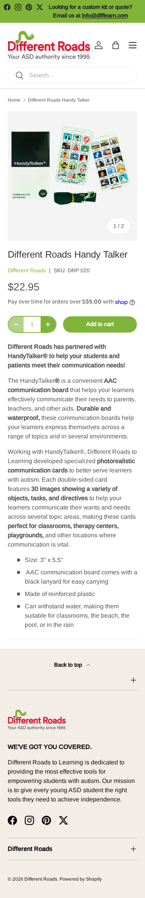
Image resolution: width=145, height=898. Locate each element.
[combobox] (72, 75)
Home (14, 100)
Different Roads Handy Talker (59, 100)
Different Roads (27, 270)
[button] (115, 45)
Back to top (69, 665)
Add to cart (100, 324)
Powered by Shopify (81, 879)
